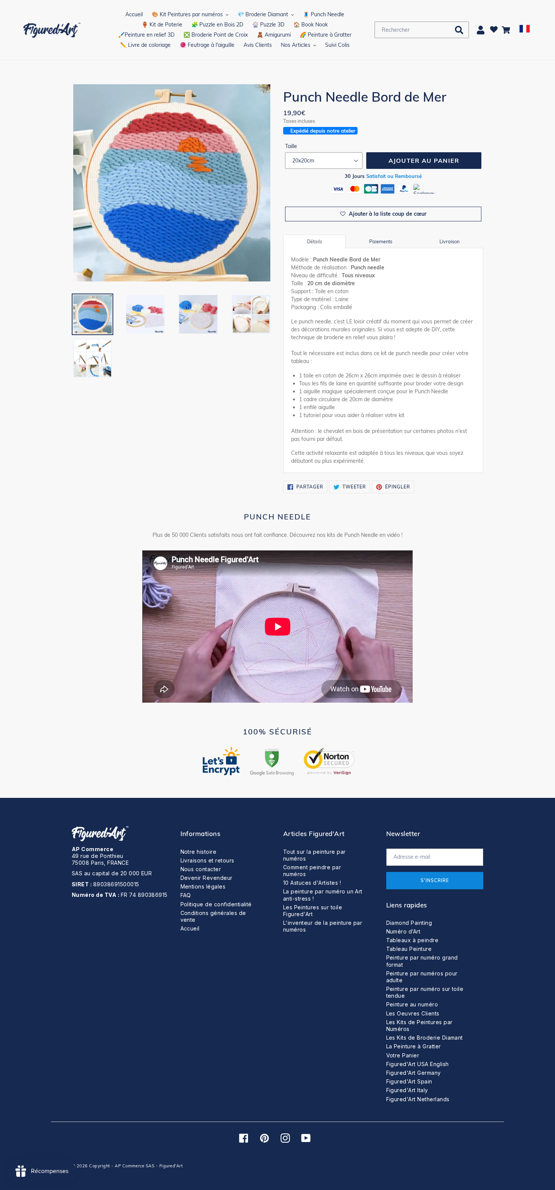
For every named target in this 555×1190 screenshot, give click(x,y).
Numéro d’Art (403, 931)
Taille (291, 146)
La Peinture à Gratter (413, 1046)
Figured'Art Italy (407, 1090)
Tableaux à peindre (412, 940)
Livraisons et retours (207, 860)
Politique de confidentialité (216, 904)
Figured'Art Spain (409, 1081)
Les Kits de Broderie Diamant (424, 1037)
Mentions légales (203, 886)
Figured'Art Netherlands (418, 1099)
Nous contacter (200, 869)
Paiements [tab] (380, 241)
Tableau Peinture (409, 949)
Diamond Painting (409, 923)
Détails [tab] (314, 241)
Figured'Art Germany (413, 1072)
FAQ (185, 895)
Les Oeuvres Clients (412, 1013)
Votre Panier (402, 1055)
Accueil (190, 928)
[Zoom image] (172, 183)
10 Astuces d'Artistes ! (312, 882)
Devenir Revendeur (206, 878)
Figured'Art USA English (417, 1064)
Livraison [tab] (449, 241)
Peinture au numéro (412, 1004)
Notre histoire (198, 851)
